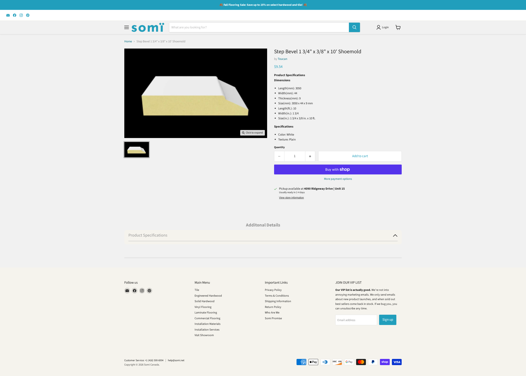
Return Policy (273, 307)
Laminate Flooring (206, 313)
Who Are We (272, 313)
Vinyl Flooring (203, 307)
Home (128, 41)
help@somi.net (176, 360)
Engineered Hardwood (208, 296)
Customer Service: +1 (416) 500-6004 (143, 360)
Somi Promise (273, 318)
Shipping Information (278, 301)
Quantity (279, 147)
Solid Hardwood (205, 301)
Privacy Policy (273, 290)
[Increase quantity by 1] (310, 156)
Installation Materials (207, 324)
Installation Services (207, 330)
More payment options (338, 179)
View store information (291, 197)
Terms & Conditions (277, 296)
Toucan (282, 59)
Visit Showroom (204, 335)
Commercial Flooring (207, 318)
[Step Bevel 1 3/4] (136, 150)
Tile (197, 290)
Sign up (387, 319)
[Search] (354, 27)
